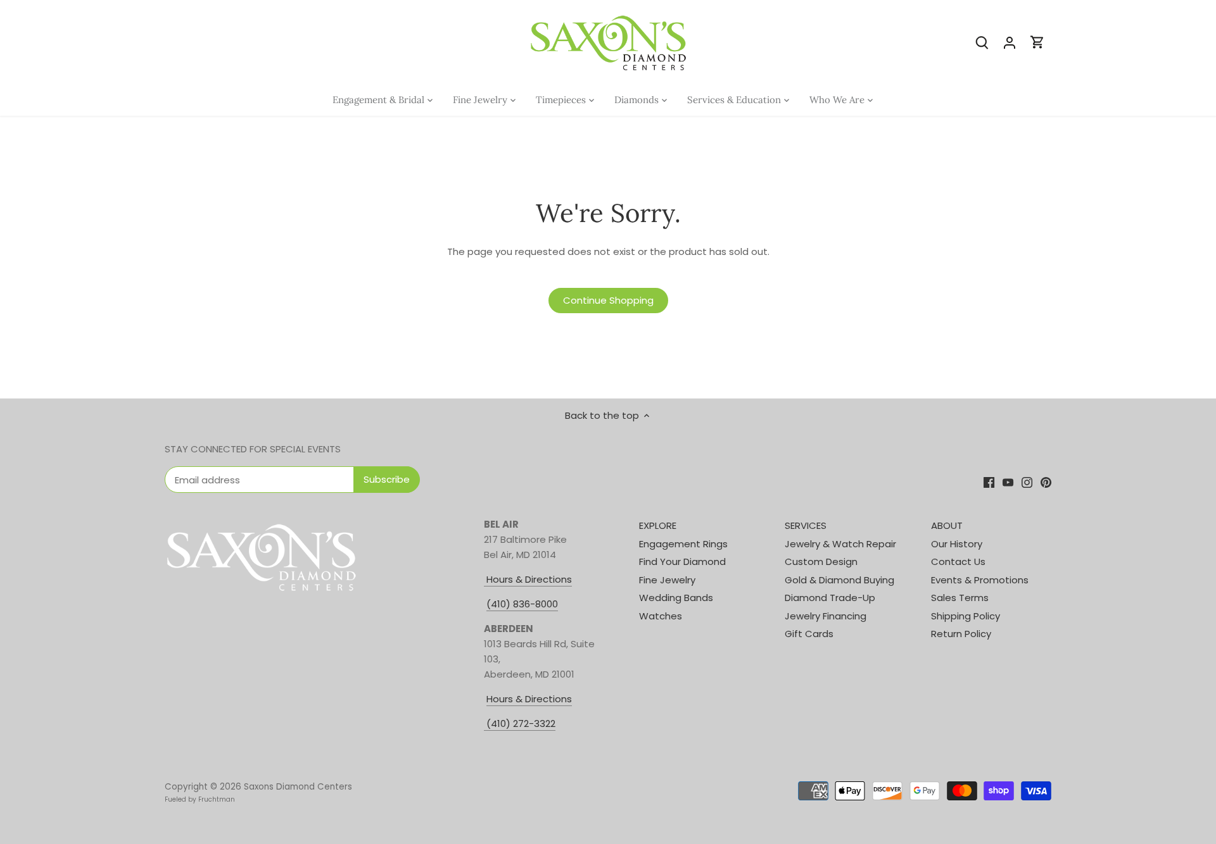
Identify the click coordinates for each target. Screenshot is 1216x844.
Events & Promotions (980, 579)
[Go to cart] (1037, 42)
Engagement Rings (683, 543)
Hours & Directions (528, 579)
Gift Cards (809, 633)
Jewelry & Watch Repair (840, 543)
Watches (660, 616)
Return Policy (961, 633)
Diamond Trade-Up (830, 597)
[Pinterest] (1046, 481)
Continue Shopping (608, 300)
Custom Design (821, 561)
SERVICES (805, 525)
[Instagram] (1027, 481)
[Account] (1009, 42)
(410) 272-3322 (520, 723)
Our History (956, 543)
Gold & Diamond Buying (839, 579)
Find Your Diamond (682, 561)
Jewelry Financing (825, 616)
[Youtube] (1008, 481)
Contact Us (958, 561)
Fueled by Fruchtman (200, 799)
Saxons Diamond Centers (298, 787)
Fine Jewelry (667, 579)
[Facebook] (989, 481)
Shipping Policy (965, 616)
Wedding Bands (676, 597)
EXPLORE (657, 525)
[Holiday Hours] (485, 724)
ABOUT (947, 525)
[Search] (982, 42)
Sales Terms (960, 597)
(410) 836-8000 (522, 604)
